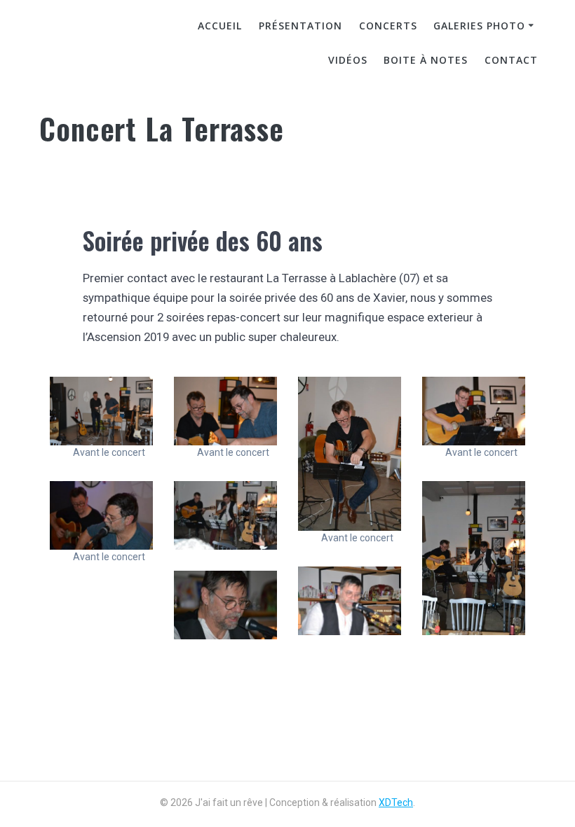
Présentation (300, 25)
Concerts (388, 25)
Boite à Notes (426, 60)
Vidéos (347, 60)
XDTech (396, 802)
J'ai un (87, 44)
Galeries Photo (479, 25)
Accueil (220, 25)
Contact (511, 60)
